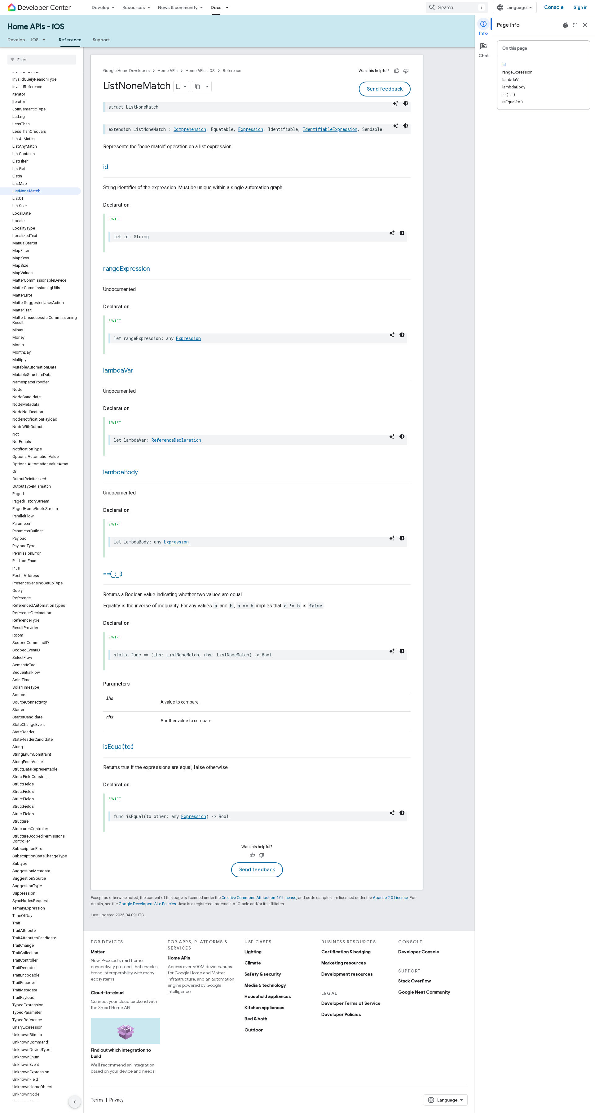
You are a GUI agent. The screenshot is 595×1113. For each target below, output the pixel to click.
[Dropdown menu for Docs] (229, 7)
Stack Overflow (414, 981)
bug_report (565, 25)
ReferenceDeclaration (176, 440)
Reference (70, 39)
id (105, 167)
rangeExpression (126, 269)
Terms (97, 1099)
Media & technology (265, 985)
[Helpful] (396, 70)
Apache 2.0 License (390, 897)
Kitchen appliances (264, 1007)
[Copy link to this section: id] (114, 167)
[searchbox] (41, 60)
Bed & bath (256, 1018)
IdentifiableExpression (330, 129)
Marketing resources (343, 963)
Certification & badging (346, 951)
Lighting (253, 951)
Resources (133, 7)
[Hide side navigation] (74, 1102)
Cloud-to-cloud (107, 992)
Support (101, 39)
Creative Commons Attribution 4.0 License (259, 897)
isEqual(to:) (118, 747)
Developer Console (418, 951)
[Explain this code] (396, 103)
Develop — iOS (22, 39)
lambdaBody (120, 472)
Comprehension (190, 129)
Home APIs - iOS (35, 26)
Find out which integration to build (121, 1053)
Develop (100, 7)
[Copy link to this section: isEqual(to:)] (140, 747)
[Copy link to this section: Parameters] (136, 684)
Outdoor (254, 1030)
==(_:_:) (112, 574)
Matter (98, 951)
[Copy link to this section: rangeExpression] (156, 269)
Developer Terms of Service (351, 1003)
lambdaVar (118, 370)
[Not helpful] (406, 70)
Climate (253, 963)
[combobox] (457, 7)
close (585, 25)
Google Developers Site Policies (147, 903)
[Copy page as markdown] (197, 86)
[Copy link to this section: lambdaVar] (139, 371)
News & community (178, 7)
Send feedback (385, 89)
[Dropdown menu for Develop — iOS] (45, 39)
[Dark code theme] (406, 103)
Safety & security (263, 974)
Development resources (347, 974)
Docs (216, 7)
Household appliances (268, 996)
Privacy (116, 1099)
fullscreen (575, 25)
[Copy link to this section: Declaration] (136, 205)
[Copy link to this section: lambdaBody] (144, 472)
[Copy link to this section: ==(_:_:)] (128, 574)
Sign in (581, 7)
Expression (250, 129)
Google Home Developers (126, 70)
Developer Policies (341, 1014)
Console (554, 7)
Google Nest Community (424, 992)
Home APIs (168, 70)
